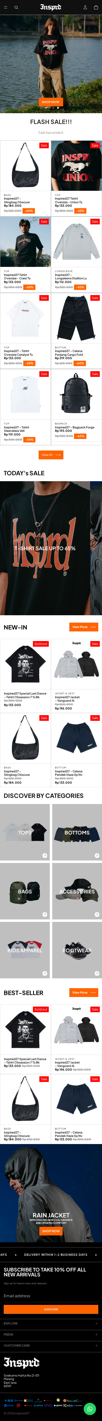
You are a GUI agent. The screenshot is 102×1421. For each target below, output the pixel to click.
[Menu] (5, 7)
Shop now (50, 102)
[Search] (16, 7)
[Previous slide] (8, 64)
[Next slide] (94, 64)
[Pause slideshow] (41, 107)
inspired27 (22, 1413)
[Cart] (96, 7)
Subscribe (51, 1309)
